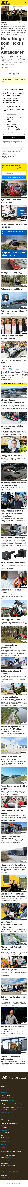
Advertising (4, 1147)
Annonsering (4, 1144)
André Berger (4, 1125)
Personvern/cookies (6, 1112)
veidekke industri (16, 148)
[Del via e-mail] (16, 74)
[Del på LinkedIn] (14, 74)
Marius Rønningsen (6, 1130)
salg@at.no (7, 1136)
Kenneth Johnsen (6, 1177)
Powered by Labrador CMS (14, 1183)
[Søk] (20, 2)
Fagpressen (22, 1104)
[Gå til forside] (9, 3)
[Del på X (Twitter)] (11, 74)
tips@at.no (12, 1100)
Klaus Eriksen (4, 1092)
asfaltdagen (5, 148)
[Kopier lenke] (19, 74)
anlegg (4, 153)
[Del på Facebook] (9, 74)
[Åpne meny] (25, 2)
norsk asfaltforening (14, 151)
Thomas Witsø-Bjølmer (7, 1097)
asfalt (4, 151)
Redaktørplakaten (12, 1109)
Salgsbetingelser (5, 1141)
